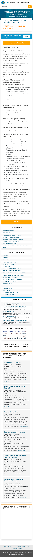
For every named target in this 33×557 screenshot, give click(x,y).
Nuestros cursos (23, 546)
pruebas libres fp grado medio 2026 (15, 336)
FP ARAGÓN (6, 257)
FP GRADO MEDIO (7, 233)
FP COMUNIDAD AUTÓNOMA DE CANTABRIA (14, 273)
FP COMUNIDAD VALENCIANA (10, 281)
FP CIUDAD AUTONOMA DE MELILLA (12, 270)
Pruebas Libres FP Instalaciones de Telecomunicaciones (15, 456)
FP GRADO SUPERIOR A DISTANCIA (11, 235)
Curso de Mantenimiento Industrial (14, 432)
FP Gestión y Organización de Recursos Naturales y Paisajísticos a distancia (14, 307)
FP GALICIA (5, 286)
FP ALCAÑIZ (6, 25)
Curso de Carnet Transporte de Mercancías (16, 320)
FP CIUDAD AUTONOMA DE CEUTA (12, 268)
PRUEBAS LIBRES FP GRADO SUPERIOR (13, 239)
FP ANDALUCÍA (7, 255)
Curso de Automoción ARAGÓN (18, 14)
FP (7, 14)
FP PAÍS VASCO (6, 290)
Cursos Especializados (9, 243)
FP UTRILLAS (21, 26)
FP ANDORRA (21, 25)
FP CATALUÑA (6, 266)
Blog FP (16, 221)
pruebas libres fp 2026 (18, 338)
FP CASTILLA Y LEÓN (8, 264)
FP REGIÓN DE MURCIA (8, 294)
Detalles (26, 36)
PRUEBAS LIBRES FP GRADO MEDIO (12, 241)
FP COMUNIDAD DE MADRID (10, 277)
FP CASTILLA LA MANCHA (9, 262)
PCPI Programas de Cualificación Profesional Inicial (16, 246)
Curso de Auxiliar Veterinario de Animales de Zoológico (13, 480)
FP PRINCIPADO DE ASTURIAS (10, 292)
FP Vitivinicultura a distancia (12, 362)
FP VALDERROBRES (8, 28)
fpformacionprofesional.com (18, 552)
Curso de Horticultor (9, 316)
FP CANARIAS (6, 260)
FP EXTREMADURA (7, 283)
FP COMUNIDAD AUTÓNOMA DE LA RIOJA (13, 275)
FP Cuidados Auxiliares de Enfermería (14, 303)
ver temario (24, 427)
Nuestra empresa (16, 548)
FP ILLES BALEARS (7, 288)
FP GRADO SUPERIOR (8, 230)
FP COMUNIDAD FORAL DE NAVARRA (12, 279)
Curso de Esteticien (8, 311)
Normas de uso (9, 546)
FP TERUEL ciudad (8, 26)
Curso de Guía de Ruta (11, 412)
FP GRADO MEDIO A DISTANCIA (11, 237)
